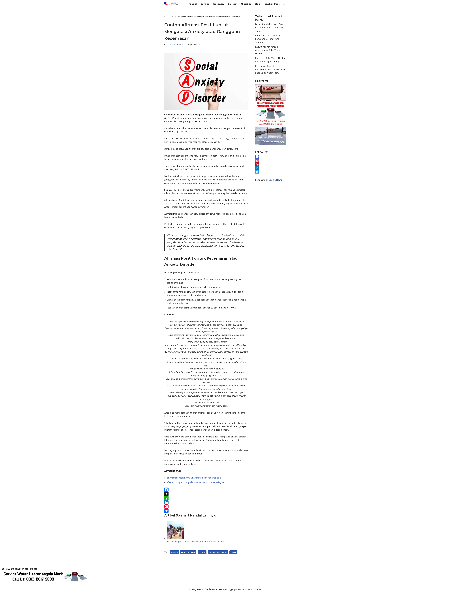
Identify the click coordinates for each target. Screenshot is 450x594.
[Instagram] (270, 160)
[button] (261, 3)
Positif (233, 552)
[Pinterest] (206, 506)
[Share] (206, 511)
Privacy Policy (196, 589)
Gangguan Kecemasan (218, 552)
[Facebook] (206, 490)
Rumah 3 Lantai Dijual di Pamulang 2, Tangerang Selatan (267, 39)
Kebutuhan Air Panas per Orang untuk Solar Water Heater (268, 50)
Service (205, 3)
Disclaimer (210, 589)
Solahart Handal (176, 44)
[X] (206, 494)
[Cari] (284, 4)
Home (166, 16)
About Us (246, 3)
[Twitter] (270, 172)
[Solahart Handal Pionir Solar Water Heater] (171, 4)
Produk (193, 3)
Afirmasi (174, 552)
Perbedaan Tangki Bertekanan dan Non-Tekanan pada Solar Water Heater (270, 69)
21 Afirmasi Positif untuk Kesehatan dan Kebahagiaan (194, 477)
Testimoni (219, 3)
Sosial (178, 16)
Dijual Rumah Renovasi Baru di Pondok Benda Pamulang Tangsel (269, 27)
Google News (275, 179)
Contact (232, 3)
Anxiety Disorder (188, 552)
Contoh (202, 552)
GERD (186, 131)
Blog (172, 16)
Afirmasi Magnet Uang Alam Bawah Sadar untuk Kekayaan (196, 482)
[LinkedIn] (206, 502)
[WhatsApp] (206, 498)
